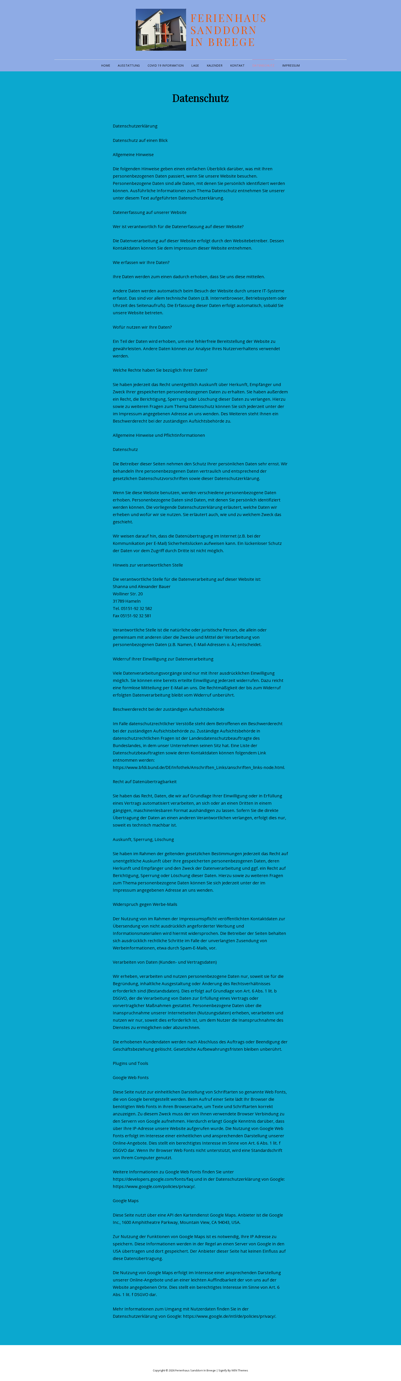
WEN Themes (239, 1370)
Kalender (214, 65)
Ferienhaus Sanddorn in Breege (228, 30)
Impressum (291, 65)
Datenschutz (263, 65)
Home (105, 65)
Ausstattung (129, 65)
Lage (195, 65)
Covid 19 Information (166, 65)
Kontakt (237, 65)
